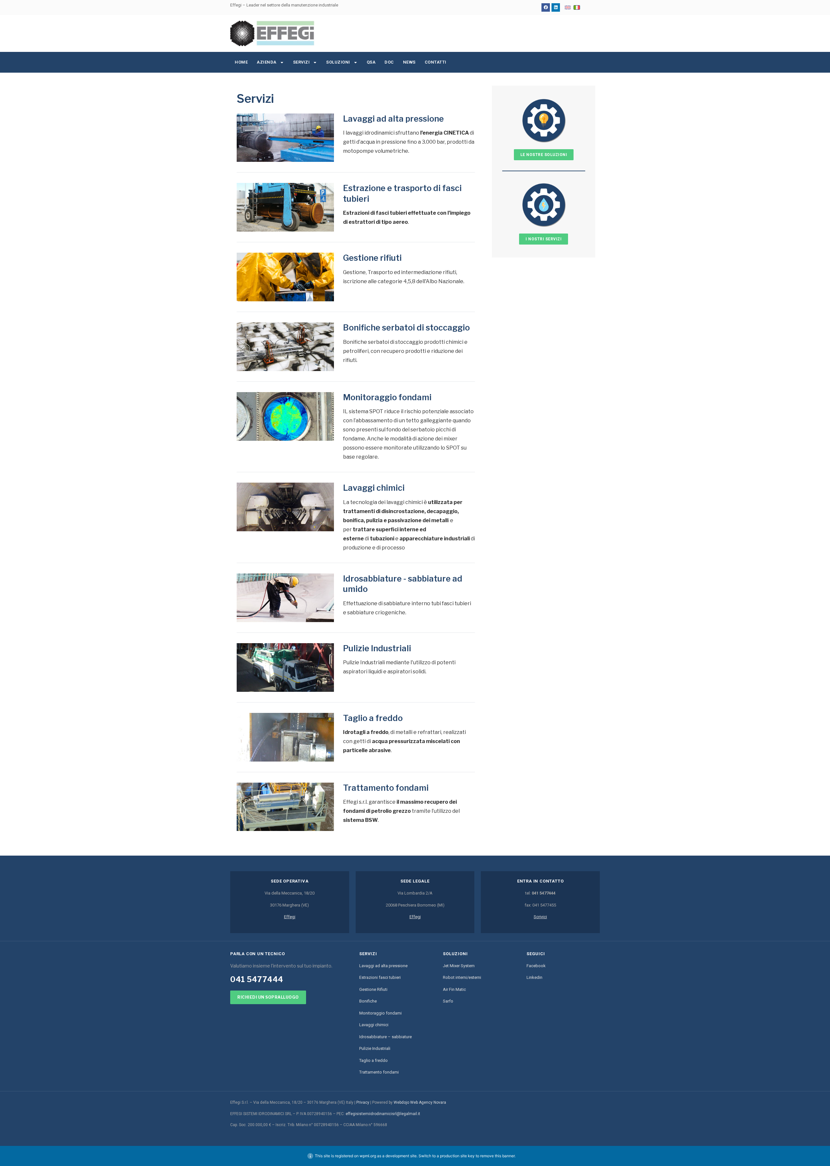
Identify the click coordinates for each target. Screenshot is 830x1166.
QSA (371, 62)
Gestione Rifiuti (373, 989)
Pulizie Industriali (377, 648)
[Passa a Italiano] (577, 7)
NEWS (409, 62)
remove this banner (497, 1155)
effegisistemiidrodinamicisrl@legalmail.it (383, 1114)
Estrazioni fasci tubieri (380, 977)
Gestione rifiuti (372, 258)
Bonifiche (368, 1001)
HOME (241, 62)
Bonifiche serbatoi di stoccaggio (406, 327)
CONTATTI (435, 62)
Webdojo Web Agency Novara (420, 1102)
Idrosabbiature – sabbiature (385, 1036)
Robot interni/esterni (462, 977)
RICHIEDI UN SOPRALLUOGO (268, 997)
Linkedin (534, 977)
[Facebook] (545, 7)
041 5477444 (256, 979)
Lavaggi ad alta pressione (393, 119)
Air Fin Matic (454, 989)
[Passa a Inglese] (567, 7)
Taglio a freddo (373, 718)
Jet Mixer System (459, 965)
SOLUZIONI (338, 62)
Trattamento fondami (386, 788)
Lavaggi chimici (374, 488)
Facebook (536, 965)
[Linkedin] (555, 7)
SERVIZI (301, 62)
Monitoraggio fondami (387, 397)
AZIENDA (267, 62)
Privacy (362, 1102)
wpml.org (368, 1155)
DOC (389, 62)
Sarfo (448, 1001)
